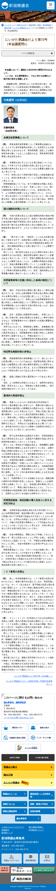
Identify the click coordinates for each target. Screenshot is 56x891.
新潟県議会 (47, 25)
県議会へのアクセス (11, 860)
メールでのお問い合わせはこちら (19, 717)
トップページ (9, 25)
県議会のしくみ (10, 794)
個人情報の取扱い (36, 827)
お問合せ (47, 860)
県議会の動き (10, 767)
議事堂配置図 (31, 860)
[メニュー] (51, 5)
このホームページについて (12, 827)
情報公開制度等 (10, 811)
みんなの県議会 (12, 782)
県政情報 (32, 25)
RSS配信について (36, 830)
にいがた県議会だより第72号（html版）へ (33, 676)
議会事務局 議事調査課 (15, 702)
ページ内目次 (28, 53)
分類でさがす (22, 25)
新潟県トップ (7, 833)
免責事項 (5, 830)
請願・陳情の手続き (39, 804)
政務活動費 (35, 811)
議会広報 (7, 28)
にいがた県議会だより (21, 28)
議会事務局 (22, 818)
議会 (39, 25)
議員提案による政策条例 (40, 795)
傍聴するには (9, 804)
